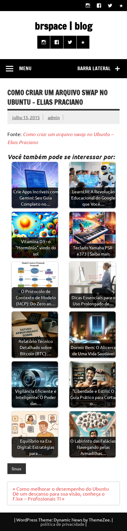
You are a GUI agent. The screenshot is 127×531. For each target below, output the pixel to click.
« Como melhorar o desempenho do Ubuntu (61, 488)
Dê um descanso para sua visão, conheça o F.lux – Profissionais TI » (58, 495)
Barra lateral (94, 68)
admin (54, 117)
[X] (110, 5)
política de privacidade (62, 524)
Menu (25, 68)
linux (16, 468)
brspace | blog (63, 26)
